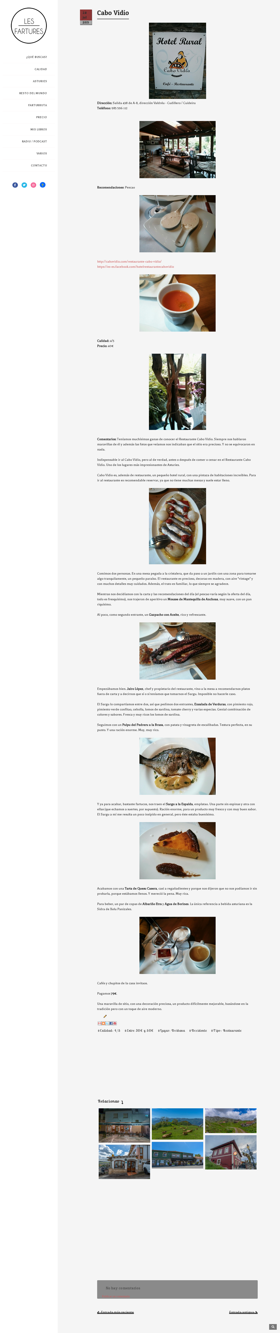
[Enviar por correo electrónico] (100, 1023)
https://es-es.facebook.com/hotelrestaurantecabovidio (135, 267)
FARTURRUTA (37, 105)
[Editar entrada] (104, 1016)
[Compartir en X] (107, 1023)
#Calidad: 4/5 (109, 1030)
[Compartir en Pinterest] (115, 1023)
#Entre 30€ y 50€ (139, 1030)
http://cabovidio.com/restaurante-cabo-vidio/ (129, 261)
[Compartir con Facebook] (111, 1023)
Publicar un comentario (116, 1296)
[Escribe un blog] (103, 1023)
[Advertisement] (169, 1061)
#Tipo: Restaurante (226, 1030)
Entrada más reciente (117, 1312)
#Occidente (198, 1030)
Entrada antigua (241, 1312)
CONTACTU (39, 165)
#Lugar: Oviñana (171, 1030)
